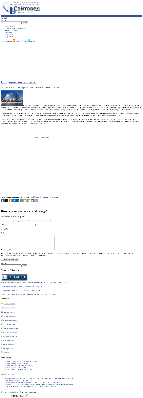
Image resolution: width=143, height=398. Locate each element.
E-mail (4, 229)
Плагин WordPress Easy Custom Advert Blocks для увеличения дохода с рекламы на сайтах (39, 384)
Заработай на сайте (10, 328)
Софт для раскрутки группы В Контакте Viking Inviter (21, 286)
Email (24, 41)
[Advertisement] (68, 60)
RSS (17, 41)
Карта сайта (9, 37)
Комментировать (22, 88)
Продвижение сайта (10, 320)
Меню (4, 18)
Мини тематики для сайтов (15, 367)
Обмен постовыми (12, 30)
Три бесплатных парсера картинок (18, 380)
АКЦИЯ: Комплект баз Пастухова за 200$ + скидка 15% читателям (30, 386)
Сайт (3, 233)
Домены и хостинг (10, 308)
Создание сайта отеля (18, 82)
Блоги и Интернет (10, 332)
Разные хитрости (9, 340)
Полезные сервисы (10, 336)
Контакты (9, 34)
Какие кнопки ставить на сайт (16, 363)
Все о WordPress (9, 344)
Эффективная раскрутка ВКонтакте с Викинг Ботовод (21, 290)
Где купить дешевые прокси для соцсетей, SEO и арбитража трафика (31, 382)
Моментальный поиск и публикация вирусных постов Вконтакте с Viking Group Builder (34, 282)
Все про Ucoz (8, 349)
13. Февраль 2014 (7, 88)
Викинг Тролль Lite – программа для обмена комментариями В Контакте (29, 294)
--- (2, 390)
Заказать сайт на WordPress (15, 28)
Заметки (40, 88)
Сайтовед (15, 392)
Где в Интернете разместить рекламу (19, 369)
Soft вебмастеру (9, 324)
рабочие (56, 88)
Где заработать (10, 26)
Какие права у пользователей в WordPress (21, 361)
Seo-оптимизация (9, 316)
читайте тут (129, 113)
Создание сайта (9, 304)
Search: (3, 20)
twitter (32, 41)
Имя (3, 225)
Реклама (8, 32)
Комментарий (6, 250)
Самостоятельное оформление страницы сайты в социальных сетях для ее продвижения (39, 378)
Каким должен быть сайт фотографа (19, 365)
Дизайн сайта (9, 312)
